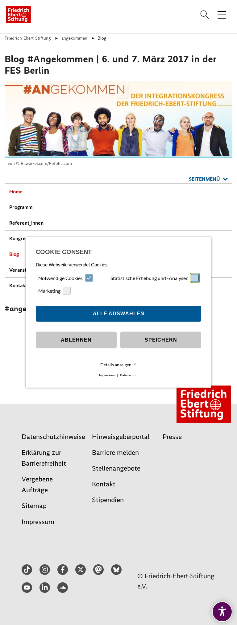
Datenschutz (129, 375)
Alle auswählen (118, 313)
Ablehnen (76, 340)
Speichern (161, 340)
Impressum (106, 375)
